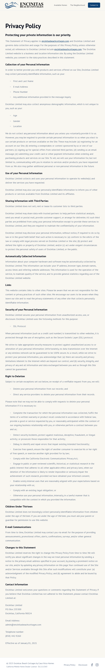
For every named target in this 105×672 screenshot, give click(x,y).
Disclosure (82, 665)
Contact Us (94, 5)
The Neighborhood (77, 5)
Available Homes (60, 5)
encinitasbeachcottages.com (55, 41)
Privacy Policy (69, 665)
